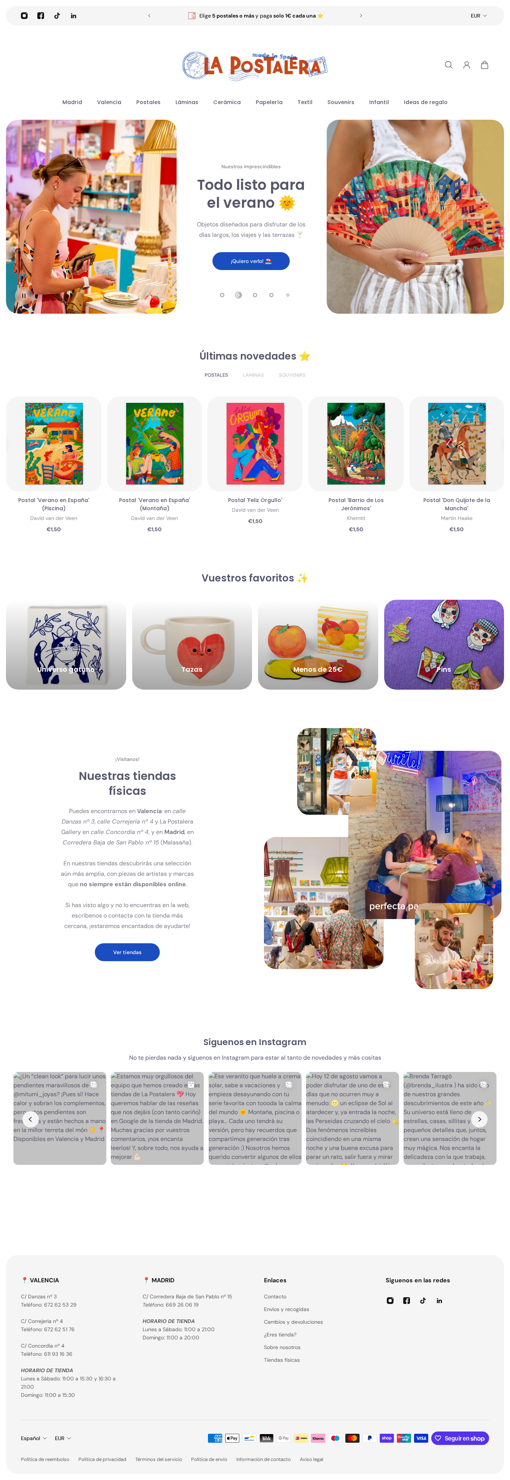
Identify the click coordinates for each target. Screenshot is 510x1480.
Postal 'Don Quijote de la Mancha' (255, 504)
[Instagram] (24, 15)
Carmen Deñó (355, 510)
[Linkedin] (73, 15)
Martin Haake (255, 518)
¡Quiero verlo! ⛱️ (251, 261)
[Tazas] (192, 645)
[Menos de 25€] (318, 645)
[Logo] (255, 64)
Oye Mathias (456, 510)
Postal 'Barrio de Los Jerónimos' (154, 504)
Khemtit (154, 518)
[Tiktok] (57, 15)
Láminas (253, 375)
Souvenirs (292, 375)
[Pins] (444, 645)
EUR (475, 15)
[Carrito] (485, 65)
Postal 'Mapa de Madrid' (456, 500)
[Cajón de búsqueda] (449, 65)
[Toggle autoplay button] (24, 296)
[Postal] (53, 444)
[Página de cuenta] (467, 65)
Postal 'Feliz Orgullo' (54, 500)
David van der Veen (53, 510)
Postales (216, 375)
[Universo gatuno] (66, 645)
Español (30, 1438)
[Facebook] (40, 15)
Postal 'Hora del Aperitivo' (356, 500)
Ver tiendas (127, 952)
